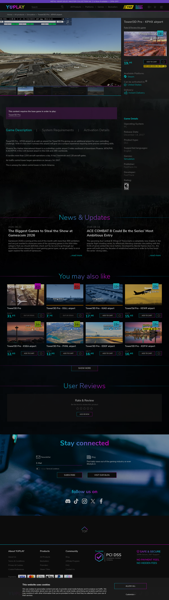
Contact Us (70, 569)
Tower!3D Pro (14, 115)
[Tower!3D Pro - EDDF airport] (104, 332)
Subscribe (69, 475)
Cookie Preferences (16, 569)
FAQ (67, 565)
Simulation (31, 14)
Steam (131, 76)
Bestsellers (44, 561)
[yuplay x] (92, 501)
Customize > (130, 594)
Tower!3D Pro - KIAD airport (100, 308)
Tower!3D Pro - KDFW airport (140, 346)
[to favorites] (164, 62)
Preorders (44, 565)
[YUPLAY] (15, 7)
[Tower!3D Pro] (25, 294)
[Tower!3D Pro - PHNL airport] (64, 332)
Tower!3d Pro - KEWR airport (140, 308)
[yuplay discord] (67, 501)
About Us (12, 557)
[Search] (62, 6)
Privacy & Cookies (15, 565)
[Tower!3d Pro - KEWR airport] (143, 294)
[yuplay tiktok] (76, 501)
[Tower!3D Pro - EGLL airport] (64, 294)
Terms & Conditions (52, 469)
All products (19, 14)
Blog (67, 557)
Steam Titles (45, 569)
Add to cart (152, 62)
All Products (45, 557)
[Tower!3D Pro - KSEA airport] (25, 332)
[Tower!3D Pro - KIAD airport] (104, 294)
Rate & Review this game (135, 27)
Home (9, 14)
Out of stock (29, 316)
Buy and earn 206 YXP (153, 66)
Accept (50, 469)
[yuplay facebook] (101, 501)
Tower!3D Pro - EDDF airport (100, 346)
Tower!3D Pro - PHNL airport (61, 346)
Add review (84, 414)
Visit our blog (102, 475)
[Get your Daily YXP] (139, 7)
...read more (76, 255)
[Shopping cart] (155, 7)
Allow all (130, 586)
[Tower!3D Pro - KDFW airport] (143, 332)
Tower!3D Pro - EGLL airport (60, 308)
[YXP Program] (128, 7)
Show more (84, 368)
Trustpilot (99, 551)
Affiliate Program (73, 561)
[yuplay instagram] (84, 501)
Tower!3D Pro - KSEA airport (21, 346)
